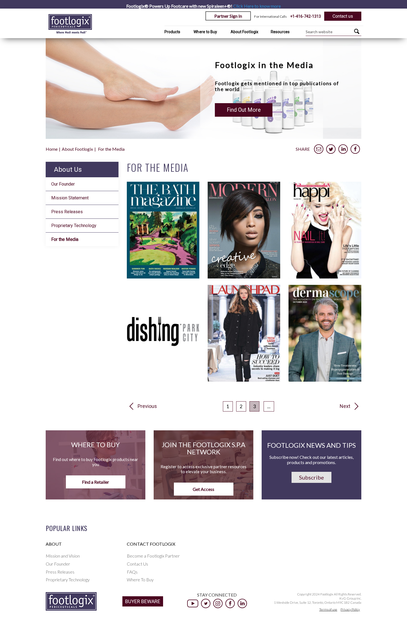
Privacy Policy (350, 609)
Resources (280, 32)
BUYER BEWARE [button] (142, 601)
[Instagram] (218, 603)
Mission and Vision (63, 555)
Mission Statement (70, 198)
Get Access (203, 489)
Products (172, 32)
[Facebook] (230, 603)
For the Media (64, 239)
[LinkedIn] (242, 603)
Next (345, 406)
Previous (147, 406)
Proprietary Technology (73, 225)
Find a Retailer (95, 482)
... (269, 406)
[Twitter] (205, 603)
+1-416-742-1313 (305, 16)
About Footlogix (245, 32)
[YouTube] (192, 603)
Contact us (343, 16)
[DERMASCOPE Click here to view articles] (324, 379)
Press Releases (67, 211)
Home (52, 149)
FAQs (132, 571)
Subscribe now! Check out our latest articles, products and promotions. (311, 459)
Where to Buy (205, 32)
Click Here (257, 6)
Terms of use (328, 609)
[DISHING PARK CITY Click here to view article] (163, 379)
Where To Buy (140, 579)
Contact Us (137, 563)
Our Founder (63, 184)
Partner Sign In (228, 16)
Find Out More (244, 110)
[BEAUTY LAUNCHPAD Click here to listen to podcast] (244, 379)
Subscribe (311, 477)
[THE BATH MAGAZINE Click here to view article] (163, 276)
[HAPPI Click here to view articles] (324, 276)
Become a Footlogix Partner (153, 555)
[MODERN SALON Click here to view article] (244, 276)
